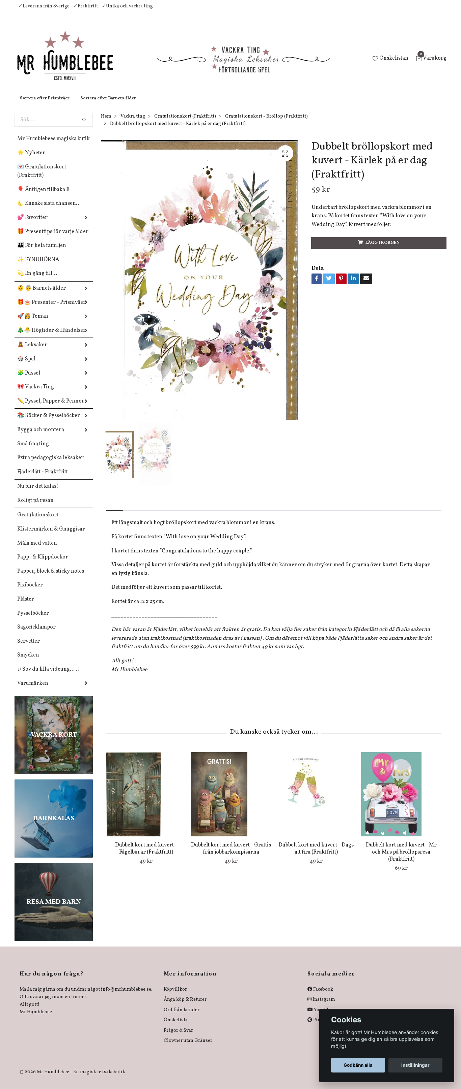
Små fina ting (33, 450)
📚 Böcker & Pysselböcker (48, 422)
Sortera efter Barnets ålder (108, 105)
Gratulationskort (37, 521)
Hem (106, 123)
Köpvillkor (175, 996)
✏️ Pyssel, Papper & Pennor (50, 408)
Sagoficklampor (36, 634)
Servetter (28, 648)
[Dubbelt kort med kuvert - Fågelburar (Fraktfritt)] (146, 801)
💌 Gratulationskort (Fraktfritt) (41, 178)
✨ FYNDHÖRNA (38, 266)
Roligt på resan (35, 507)
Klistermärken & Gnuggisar (51, 536)
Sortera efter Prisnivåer (45, 105)
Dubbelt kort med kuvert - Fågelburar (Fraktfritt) (146, 855)
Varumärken (32, 690)
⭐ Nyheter (31, 159)
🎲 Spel (26, 366)
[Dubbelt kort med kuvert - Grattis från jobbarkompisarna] (231, 801)
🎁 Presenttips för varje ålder (52, 238)
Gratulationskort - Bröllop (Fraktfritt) (266, 123)
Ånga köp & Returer (185, 1006)
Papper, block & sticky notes (50, 578)
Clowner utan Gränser (188, 1047)
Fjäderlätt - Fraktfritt (42, 478)
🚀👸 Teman (32, 323)
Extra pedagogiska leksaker (50, 464)
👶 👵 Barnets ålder (41, 295)
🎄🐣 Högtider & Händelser (51, 337)
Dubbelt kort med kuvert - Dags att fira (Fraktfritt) (316, 855)
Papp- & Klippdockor (42, 564)
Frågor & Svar (178, 1037)
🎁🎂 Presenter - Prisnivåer (51, 309)
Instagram (323, 1006)
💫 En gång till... (37, 280)
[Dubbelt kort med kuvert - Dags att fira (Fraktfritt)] (316, 801)
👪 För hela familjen (41, 252)
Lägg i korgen (382, 250)
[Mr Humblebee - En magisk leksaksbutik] (71, 62)
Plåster (25, 606)
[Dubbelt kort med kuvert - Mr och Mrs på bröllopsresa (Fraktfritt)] (401, 801)
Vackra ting (132, 123)
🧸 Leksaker (32, 351)
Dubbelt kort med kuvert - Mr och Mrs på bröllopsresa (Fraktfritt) (401, 859)
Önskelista (176, 1027)
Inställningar (415, 1065)
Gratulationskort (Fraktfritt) (185, 123)
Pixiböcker (30, 592)
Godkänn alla (358, 1065)
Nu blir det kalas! (37, 493)
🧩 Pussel (28, 380)
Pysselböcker (33, 620)
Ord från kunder (181, 1017)
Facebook (322, 996)
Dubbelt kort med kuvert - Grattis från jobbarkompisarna (231, 855)
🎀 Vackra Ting (35, 393)
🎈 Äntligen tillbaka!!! (43, 196)
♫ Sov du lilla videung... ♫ (48, 676)
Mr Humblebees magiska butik (53, 145)
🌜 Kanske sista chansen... (49, 210)
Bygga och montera (40, 436)
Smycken (28, 662)
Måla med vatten (37, 550)
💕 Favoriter (32, 224)
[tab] (114, 511)
